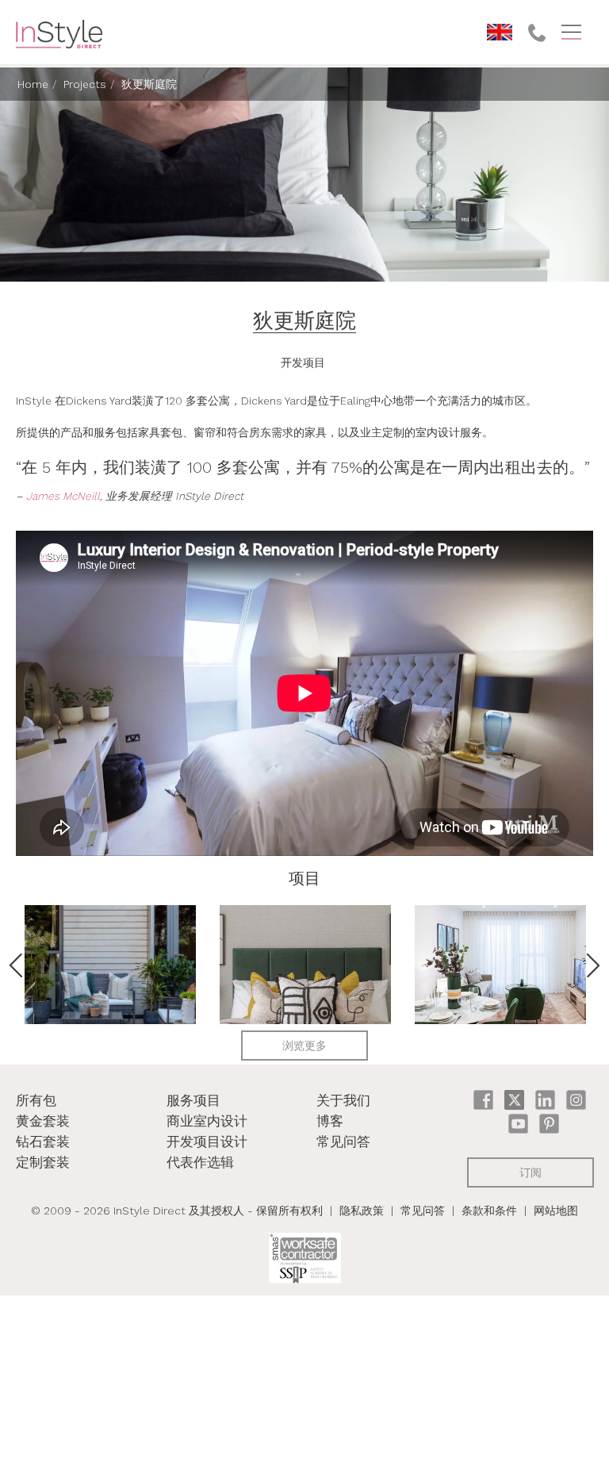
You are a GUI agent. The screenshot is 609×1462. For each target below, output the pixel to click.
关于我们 (343, 1100)
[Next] (593, 965)
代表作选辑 (200, 1162)
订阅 (530, 1172)
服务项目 (193, 1100)
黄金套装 (43, 1121)
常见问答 (343, 1141)
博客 (329, 1121)
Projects (84, 84)
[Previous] (16, 965)
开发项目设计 (207, 1141)
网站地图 (556, 1210)
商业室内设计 (207, 1121)
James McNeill (63, 495)
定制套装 (43, 1162)
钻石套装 (43, 1141)
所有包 (36, 1100)
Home (32, 84)
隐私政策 (361, 1210)
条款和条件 (489, 1210)
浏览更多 (304, 1045)
